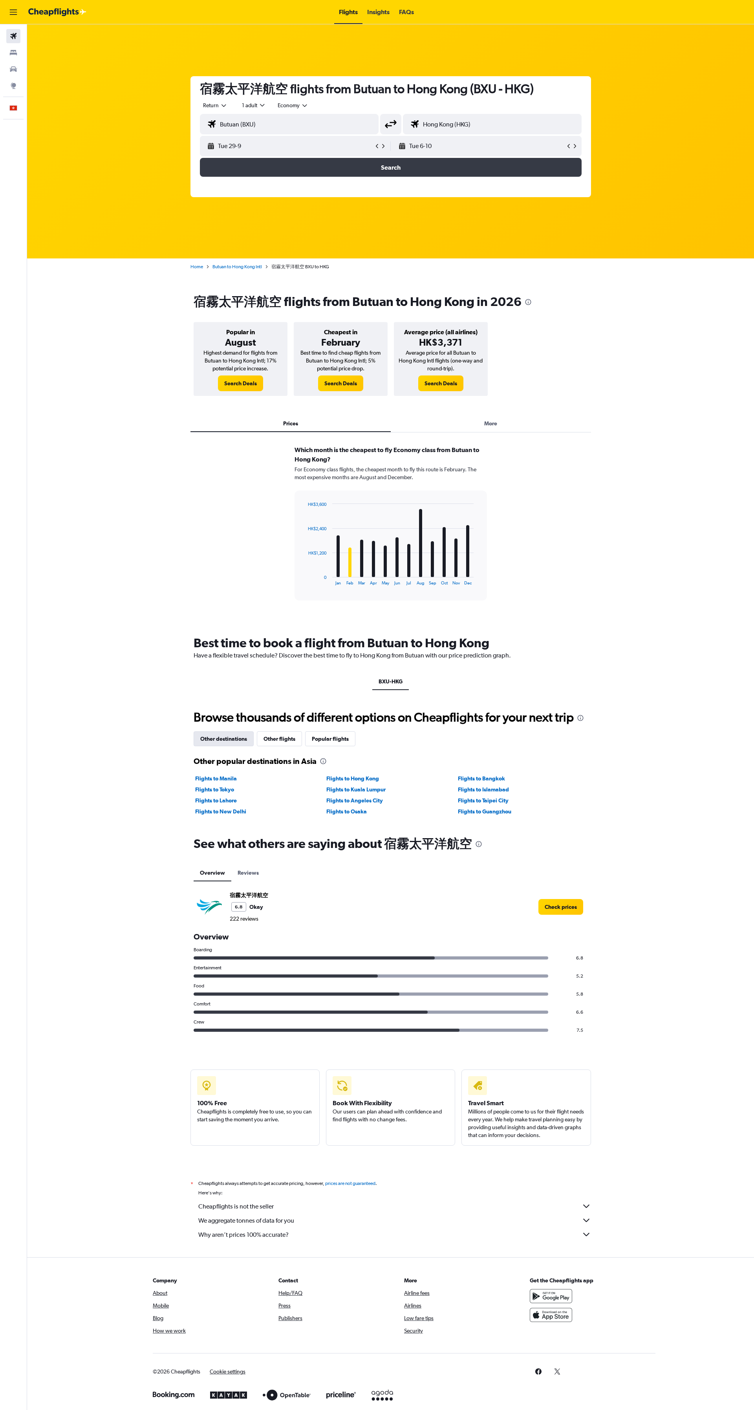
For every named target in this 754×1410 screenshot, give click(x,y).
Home (196, 266)
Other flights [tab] (279, 739)
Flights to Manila (216, 778)
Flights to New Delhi (220, 811)
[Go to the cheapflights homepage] (57, 12)
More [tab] (490, 423)
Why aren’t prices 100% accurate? (243, 1234)
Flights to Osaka (346, 811)
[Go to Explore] (13, 85)
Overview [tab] (212, 873)
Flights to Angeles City (354, 800)
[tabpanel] (390, 530)
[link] (240, 383)
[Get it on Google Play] (551, 1296)
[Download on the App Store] (551, 1315)
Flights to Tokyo (214, 789)
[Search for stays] (13, 52)
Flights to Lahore (216, 800)
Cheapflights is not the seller (236, 1206)
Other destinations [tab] (223, 739)
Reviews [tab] (248, 873)
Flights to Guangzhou (484, 811)
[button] (13, 12)
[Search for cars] (13, 69)
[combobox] (215, 105)
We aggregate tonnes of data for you (246, 1220)
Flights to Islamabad (483, 789)
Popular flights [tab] (330, 739)
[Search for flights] (13, 36)
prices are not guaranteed (350, 1183)
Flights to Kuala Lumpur (356, 789)
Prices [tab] (290, 423)
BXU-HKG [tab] (391, 681)
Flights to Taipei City (483, 800)
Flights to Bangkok (481, 778)
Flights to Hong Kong (352, 778)
